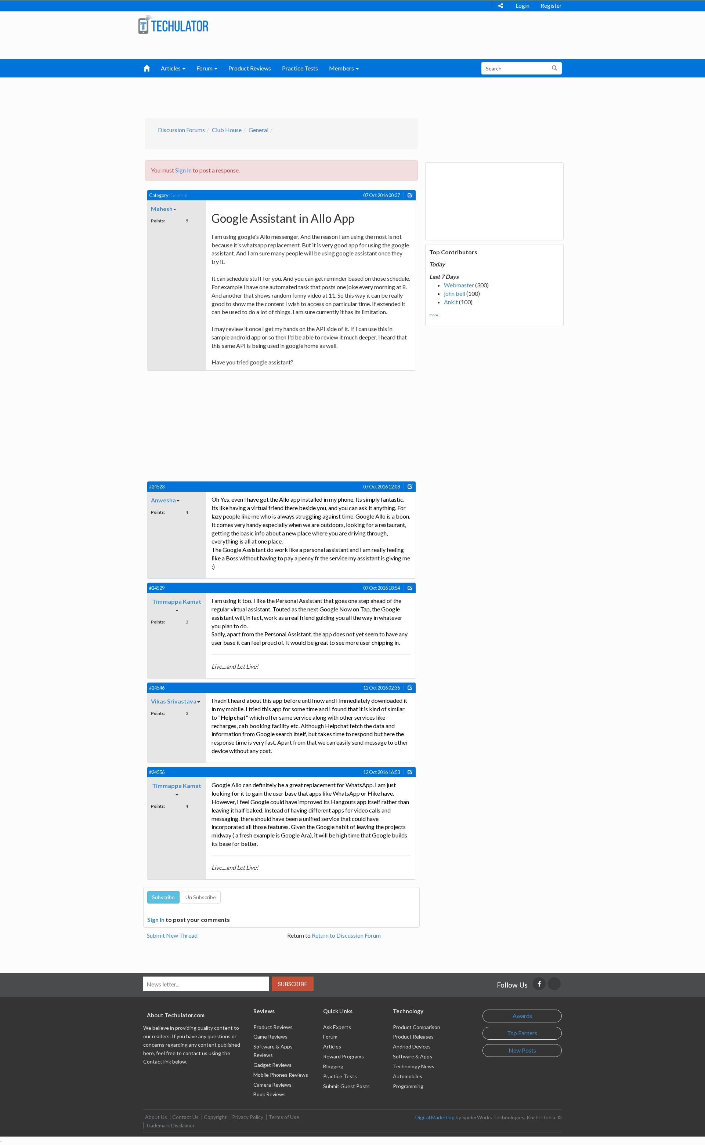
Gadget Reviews (272, 1065)
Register (551, 5)
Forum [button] (205, 68)
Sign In (183, 170)
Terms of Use (283, 1117)
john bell (454, 293)
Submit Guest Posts (346, 1086)
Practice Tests (300, 68)
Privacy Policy (247, 1117)
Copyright (215, 1117)
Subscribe (292, 984)
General (258, 129)
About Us (156, 1117)
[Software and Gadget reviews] (173, 24)
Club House (227, 129)
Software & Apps (412, 1056)
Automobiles (407, 1076)
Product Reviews (249, 68)
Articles (332, 1046)
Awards (522, 1015)
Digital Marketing (435, 1117)
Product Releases (413, 1036)
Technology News (413, 1066)
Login (522, 5)
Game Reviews (270, 1036)
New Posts (522, 1050)
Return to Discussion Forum (346, 935)
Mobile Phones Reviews (280, 1075)
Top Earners (522, 1032)
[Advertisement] (314, 95)
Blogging (333, 1066)
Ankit (451, 301)
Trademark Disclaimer (170, 1125)
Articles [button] (171, 68)
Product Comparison (416, 1027)
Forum (330, 1036)
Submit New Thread (172, 935)
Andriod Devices (412, 1046)
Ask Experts (337, 1027)
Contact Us (185, 1117)
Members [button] (342, 68)
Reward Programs (343, 1056)
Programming (408, 1086)
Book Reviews (269, 1094)
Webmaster (459, 284)
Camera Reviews (272, 1085)
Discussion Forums (181, 129)
